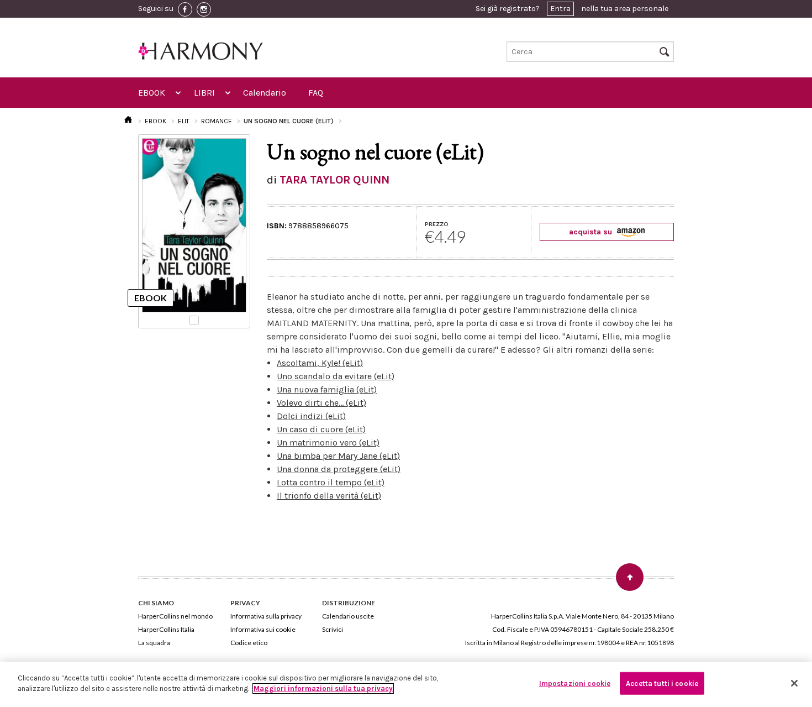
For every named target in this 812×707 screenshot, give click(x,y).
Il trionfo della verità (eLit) (329, 495)
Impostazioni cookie (574, 683)
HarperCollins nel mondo (175, 616)
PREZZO (437, 224)
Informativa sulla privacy (266, 616)
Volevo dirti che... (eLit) (321, 402)
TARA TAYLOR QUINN (334, 179)
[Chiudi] (794, 683)
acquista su (591, 232)
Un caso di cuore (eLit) (321, 429)
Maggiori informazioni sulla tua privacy (323, 688)
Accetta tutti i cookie (662, 683)
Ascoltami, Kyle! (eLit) (320, 363)
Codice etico (248, 642)
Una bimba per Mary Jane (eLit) (338, 456)
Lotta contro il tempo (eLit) (330, 482)
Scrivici (332, 629)
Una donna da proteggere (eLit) (338, 469)
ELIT (183, 121)
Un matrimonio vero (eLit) (328, 442)
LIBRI (204, 92)
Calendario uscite (348, 616)
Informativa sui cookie (263, 629)
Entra (560, 8)
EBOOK (151, 92)
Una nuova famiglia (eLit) (327, 389)
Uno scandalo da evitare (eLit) (335, 376)
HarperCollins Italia (166, 629)
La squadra (154, 642)
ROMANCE (216, 121)
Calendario (264, 92)
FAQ (315, 92)
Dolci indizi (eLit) (311, 416)
